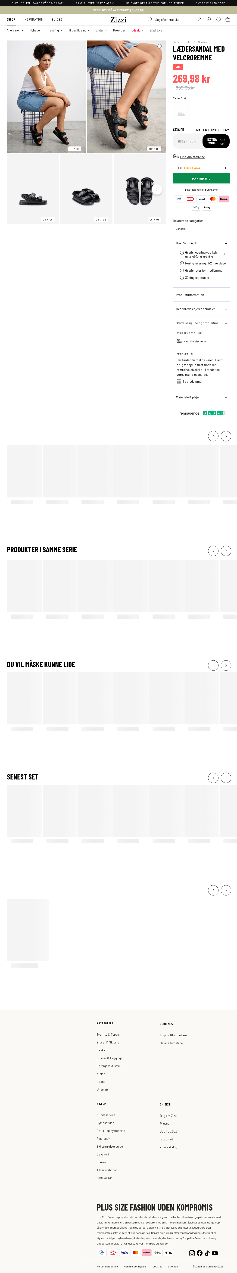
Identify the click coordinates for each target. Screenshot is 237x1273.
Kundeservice (106, 1115)
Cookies (157, 1266)
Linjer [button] (100, 30)
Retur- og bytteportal (111, 1131)
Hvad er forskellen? (212, 130)
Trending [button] (53, 30)
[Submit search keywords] (150, 19)
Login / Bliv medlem (173, 1035)
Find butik (103, 1138)
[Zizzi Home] (118, 19)
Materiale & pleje (187, 397)
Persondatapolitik (107, 1266)
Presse (164, 1123)
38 (189, 168)
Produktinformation (190, 294)
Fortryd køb (104, 1178)
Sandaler (203, 42)
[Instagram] (192, 1252)
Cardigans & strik (108, 1066)
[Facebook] (200, 1252)
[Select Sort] (181, 111)
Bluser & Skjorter (108, 1042)
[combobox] (168, 19)
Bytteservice (105, 1123)
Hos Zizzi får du (187, 243)
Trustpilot (166, 1139)
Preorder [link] (119, 30)
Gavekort (103, 1154)
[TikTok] (207, 1252)
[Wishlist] (159, 46)
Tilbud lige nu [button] (78, 30)
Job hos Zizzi (169, 1131)
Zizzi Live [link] (156, 30)
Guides (57, 19)
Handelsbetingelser (135, 1266)
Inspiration (33, 19)
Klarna (101, 1162)
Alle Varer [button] (13, 30)
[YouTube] (215, 1252)
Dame (176, 42)
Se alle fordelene (171, 1043)
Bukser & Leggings (109, 1058)
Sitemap (173, 1266)
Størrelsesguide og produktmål (197, 323)
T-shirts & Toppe (108, 1034)
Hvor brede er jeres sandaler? (196, 309)
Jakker (102, 1050)
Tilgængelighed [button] (107, 1170)
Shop (11, 19)
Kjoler (101, 1074)
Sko (189, 42)
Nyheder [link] (35, 30)
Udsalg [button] (136, 30)
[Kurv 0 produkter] (227, 19)
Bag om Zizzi (168, 1116)
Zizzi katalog (168, 1147)
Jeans (101, 1082)
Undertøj (103, 1089)
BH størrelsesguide (110, 1146)
